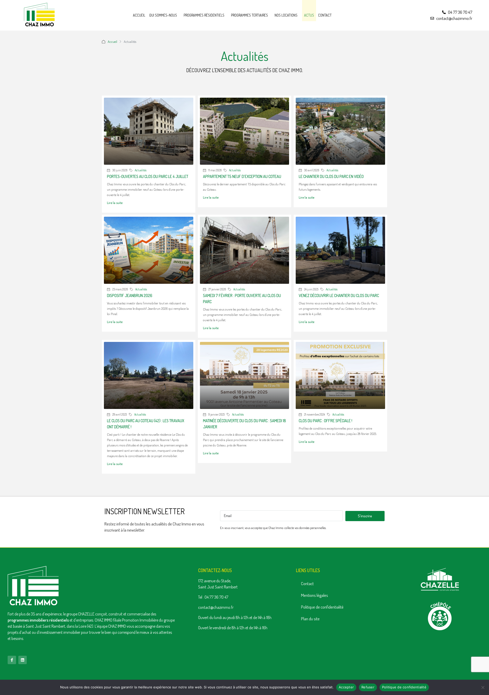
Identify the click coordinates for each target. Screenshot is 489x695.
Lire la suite (115, 203)
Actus (309, 15)
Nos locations (286, 15)
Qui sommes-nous (163, 15)
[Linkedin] (22, 660)
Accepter (346, 687)
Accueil (139, 15)
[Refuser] (482, 687)
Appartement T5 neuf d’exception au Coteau (242, 176)
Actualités (140, 170)
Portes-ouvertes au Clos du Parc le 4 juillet (147, 176)
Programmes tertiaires (249, 15)
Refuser (367, 687)
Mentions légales (314, 595)
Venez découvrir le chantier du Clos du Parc (339, 295)
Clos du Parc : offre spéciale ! (325, 420)
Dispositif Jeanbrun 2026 (129, 295)
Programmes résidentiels (204, 15)
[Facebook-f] (12, 660)
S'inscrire (365, 515)
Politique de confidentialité (322, 607)
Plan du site (310, 618)
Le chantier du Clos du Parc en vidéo (331, 176)
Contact (325, 15)
